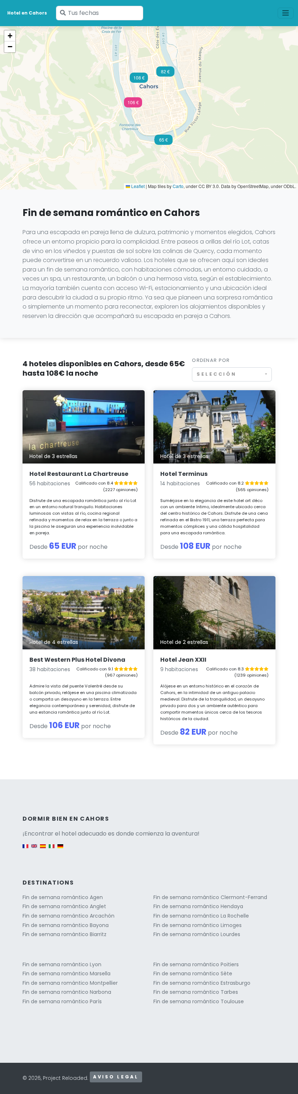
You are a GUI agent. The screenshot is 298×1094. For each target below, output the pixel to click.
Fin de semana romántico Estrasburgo (201, 983)
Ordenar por (211, 360)
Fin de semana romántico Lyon (62, 964)
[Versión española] (43, 849)
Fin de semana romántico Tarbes (195, 992)
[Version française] (25, 849)
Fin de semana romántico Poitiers (196, 964)
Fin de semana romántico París (62, 1001)
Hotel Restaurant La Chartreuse (78, 474)
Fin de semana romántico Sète (192, 973)
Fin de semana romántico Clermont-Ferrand (210, 897)
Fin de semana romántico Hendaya (198, 906)
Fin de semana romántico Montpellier (70, 983)
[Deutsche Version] (60, 849)
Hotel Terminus (184, 474)
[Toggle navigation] (286, 13)
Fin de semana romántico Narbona (67, 992)
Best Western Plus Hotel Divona (77, 660)
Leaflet (137, 186)
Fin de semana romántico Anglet (64, 906)
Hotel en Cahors (27, 13)
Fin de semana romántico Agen (63, 897)
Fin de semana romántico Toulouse (198, 1001)
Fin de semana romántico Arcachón (68, 915)
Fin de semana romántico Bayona (66, 925)
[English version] (34, 849)
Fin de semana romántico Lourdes (196, 934)
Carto (178, 186)
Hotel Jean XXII (183, 660)
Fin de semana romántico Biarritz (64, 934)
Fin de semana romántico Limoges (197, 925)
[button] (133, 104)
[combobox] (232, 374)
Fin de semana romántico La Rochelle (201, 915)
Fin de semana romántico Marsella (66, 973)
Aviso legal (116, 1077)
